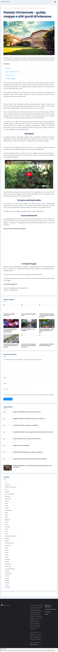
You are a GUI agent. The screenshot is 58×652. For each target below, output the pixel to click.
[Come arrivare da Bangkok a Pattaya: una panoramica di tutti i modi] (29, 338)
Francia (7, 585)
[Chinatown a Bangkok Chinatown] (11, 308)
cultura (6, 533)
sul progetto (47, 611)
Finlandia (7, 582)
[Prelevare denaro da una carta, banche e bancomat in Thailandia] (7, 461)
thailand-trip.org (34, 644)
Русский (6, 650)
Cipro (6, 529)
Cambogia (7, 526)
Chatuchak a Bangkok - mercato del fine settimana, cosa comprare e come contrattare (32, 466)
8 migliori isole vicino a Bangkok (21, 445)
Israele (6, 515)
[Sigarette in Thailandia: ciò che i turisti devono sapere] (7, 414)
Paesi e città (8, 566)
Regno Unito (8, 498)
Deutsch (22, 650)
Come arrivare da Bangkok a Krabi (28, 314)
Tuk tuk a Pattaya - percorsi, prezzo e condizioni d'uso (27, 438)
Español (30, 650)
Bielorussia (7, 496)
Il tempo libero (8, 510)
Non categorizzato (9, 494)
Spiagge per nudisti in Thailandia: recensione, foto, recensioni (29, 418)
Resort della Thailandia (10, 536)
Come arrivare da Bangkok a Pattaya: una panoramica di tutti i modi (28, 345)
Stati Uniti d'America (10, 568)
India (6, 517)
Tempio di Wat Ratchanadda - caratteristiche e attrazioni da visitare (46, 315)
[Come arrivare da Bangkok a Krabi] (29, 308)
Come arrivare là (9, 75)
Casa (5, 8)
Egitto (6, 512)
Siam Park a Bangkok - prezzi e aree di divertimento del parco (46, 330)
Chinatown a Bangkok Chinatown (9, 314)
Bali (6, 489)
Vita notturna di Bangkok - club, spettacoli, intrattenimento (10, 330)
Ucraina (7, 578)
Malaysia (7, 538)
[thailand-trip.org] (5, 1)
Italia (6, 524)
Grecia (6, 505)
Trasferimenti (8, 573)
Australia (7, 484)
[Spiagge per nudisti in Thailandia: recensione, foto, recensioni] (7, 421)
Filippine (7, 580)
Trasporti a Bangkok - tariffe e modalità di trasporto (46, 344)
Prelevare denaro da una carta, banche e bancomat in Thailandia (30, 459)
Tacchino (7, 575)
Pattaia (6, 550)
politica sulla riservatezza (50, 609)
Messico (7, 540)
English (14, 650)
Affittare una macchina (10, 487)
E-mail (5, 383)
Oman (6, 547)
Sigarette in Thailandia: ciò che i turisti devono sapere (27, 412)
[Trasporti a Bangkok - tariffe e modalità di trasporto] (47, 338)
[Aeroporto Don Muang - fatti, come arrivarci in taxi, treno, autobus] (11, 338)
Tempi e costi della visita (12, 71)
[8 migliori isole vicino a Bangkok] (7, 447)
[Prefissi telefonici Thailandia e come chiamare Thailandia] (7, 454)
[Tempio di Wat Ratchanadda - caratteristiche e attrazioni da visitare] (47, 308)
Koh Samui (7, 559)
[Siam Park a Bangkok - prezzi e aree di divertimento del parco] (47, 323)
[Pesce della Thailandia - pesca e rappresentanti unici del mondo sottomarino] (7, 434)
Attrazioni (7, 68)
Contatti (46, 614)
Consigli (7, 561)
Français (38, 650)
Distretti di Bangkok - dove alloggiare (28, 329)
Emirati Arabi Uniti (9, 543)
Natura (6, 552)
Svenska (46, 650)
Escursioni (7, 587)
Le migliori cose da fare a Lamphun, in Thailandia (25, 425)
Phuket (6, 554)
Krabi (6, 531)
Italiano (4, 648)
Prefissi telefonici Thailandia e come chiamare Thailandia (27, 452)
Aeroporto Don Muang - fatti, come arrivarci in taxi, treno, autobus (11, 345)
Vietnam (7, 501)
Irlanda (6, 522)
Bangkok (14, 8)
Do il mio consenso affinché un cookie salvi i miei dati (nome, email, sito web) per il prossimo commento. (29, 394)
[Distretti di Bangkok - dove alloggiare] (29, 323)
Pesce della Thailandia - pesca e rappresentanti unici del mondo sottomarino (33, 432)
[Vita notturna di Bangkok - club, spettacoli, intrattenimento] (11, 323)
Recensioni (7, 545)
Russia (6, 557)
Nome (5, 377)
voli (6, 482)
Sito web (5, 389)
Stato (6, 503)
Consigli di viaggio (10, 78)
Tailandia (10, 8)
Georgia (7, 508)
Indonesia (7, 519)
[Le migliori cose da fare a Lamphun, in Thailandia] (7, 427)
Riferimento (8, 564)
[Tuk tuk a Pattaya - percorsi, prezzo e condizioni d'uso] (7, 441)
